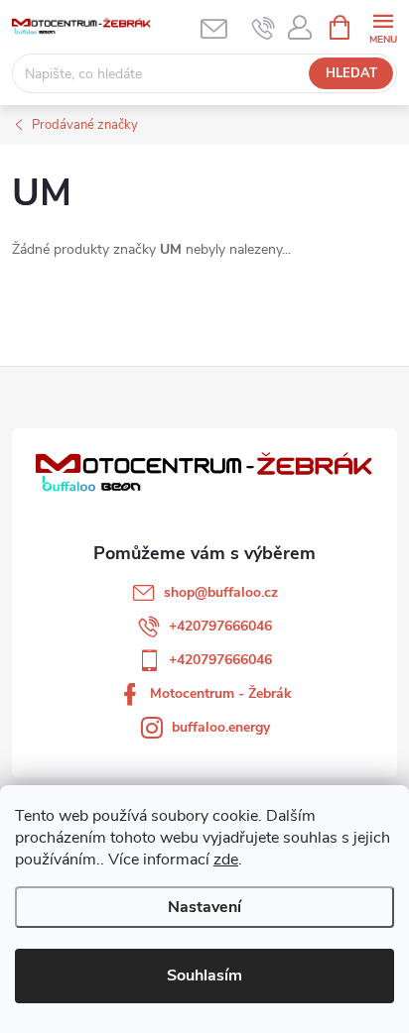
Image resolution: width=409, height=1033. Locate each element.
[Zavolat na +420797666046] (263, 28)
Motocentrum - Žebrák (221, 693)
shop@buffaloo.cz (221, 592)
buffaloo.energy (221, 727)
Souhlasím (204, 975)
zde (225, 859)
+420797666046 (220, 626)
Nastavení (204, 907)
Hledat (351, 73)
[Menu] (382, 26)
